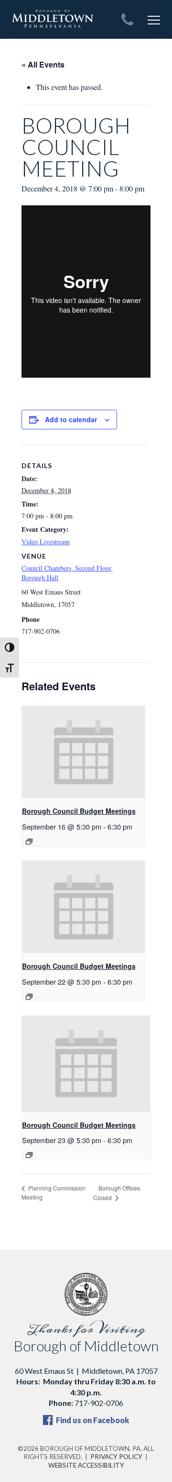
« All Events (43, 64)
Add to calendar (71, 419)
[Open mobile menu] (154, 20)
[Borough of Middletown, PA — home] (52, 19)
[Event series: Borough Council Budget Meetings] (29, 841)
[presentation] (83, 752)
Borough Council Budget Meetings (79, 811)
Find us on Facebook (91, 1420)
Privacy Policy (116, 1456)
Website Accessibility (86, 1465)
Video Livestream (46, 541)
